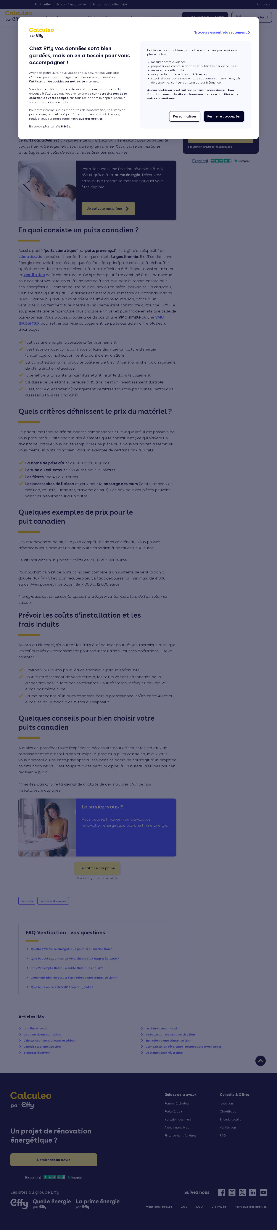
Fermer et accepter (224, 116)
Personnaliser (184, 116)
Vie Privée (63, 126)
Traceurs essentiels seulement (220, 32)
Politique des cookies (87, 118)
